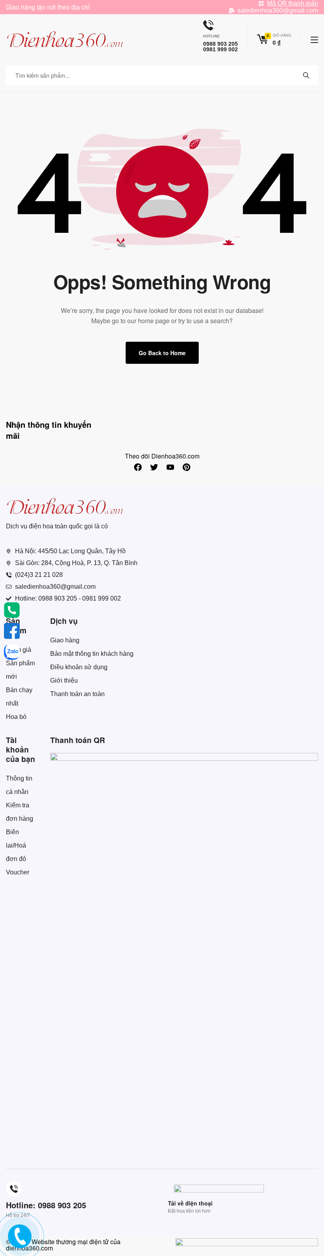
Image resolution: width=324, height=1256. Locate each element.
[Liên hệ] (18, 1242)
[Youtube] (170, 467)
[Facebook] (138, 467)
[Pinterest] (186, 467)
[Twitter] (154, 467)
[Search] (306, 75)
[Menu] (314, 40)
